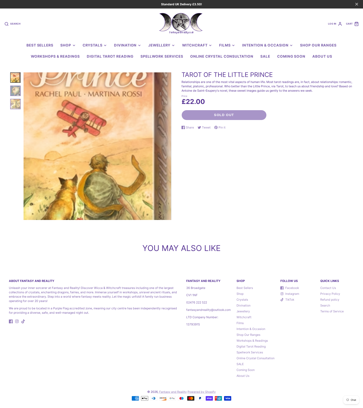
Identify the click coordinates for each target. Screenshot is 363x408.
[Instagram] (17, 321)
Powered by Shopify (202, 392)
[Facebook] (11, 321)
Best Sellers (39, 45)
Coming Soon (291, 56)
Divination (125, 45)
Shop (65, 45)
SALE (265, 56)
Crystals (92, 45)
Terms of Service (332, 311)
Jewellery (159, 45)
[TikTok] (23, 321)
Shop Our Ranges (318, 45)
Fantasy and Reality (173, 392)
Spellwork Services (161, 56)
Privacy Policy (330, 294)
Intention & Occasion (265, 45)
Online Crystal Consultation (221, 56)
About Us (322, 56)
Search (325, 305)
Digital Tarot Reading (110, 56)
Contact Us (328, 288)
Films (225, 45)
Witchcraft (195, 45)
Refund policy (329, 299)
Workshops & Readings (55, 56)
